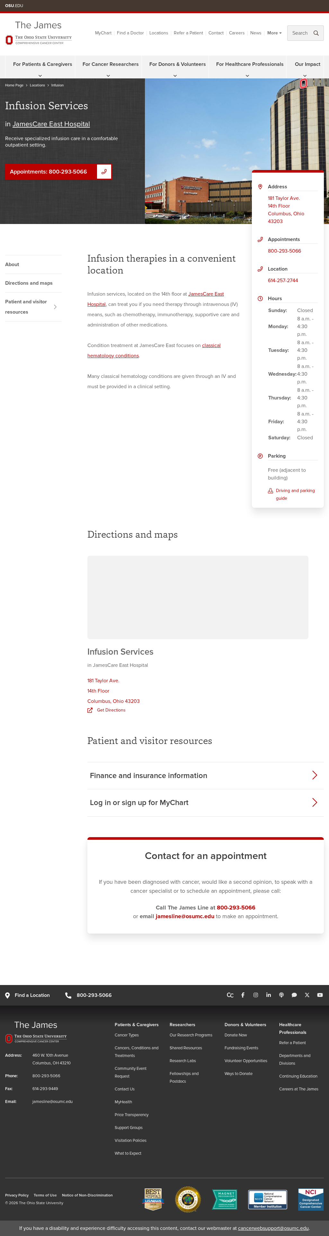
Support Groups (129, 1127)
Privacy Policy (17, 1195)
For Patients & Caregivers (42, 64)
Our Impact (307, 64)
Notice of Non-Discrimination (87, 1195)
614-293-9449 (45, 1088)
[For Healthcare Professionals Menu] (247, 75)
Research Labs (183, 1060)
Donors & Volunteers (245, 1024)
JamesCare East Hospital (51, 124)
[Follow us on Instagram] (255, 995)
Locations (158, 33)
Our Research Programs (191, 1035)
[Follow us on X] (307, 995)
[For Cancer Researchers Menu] (108, 75)
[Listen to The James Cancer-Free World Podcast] (281, 995)
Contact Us (125, 1089)
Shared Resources (186, 1048)
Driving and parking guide (295, 494)
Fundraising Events (241, 1048)
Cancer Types (127, 1035)
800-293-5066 (284, 251)
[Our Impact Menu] (305, 75)
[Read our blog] (294, 995)
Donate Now (236, 1035)
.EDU (14, 5)
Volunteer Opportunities (246, 1060)
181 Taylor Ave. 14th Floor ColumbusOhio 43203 (286, 210)
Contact (216, 33)
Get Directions (111, 710)
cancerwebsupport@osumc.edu (273, 1228)
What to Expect (128, 1153)
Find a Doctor (130, 33)
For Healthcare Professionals (250, 64)
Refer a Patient (188, 33)
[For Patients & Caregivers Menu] (40, 75)
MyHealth (123, 1102)
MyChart (103, 33)
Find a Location (32, 995)
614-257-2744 (283, 280)
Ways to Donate (239, 1073)
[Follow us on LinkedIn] (268, 995)
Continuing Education (298, 1076)
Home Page (14, 85)
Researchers (182, 1024)
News (256, 33)
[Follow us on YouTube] (320, 995)
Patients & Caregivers (137, 1024)
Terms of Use (45, 1195)
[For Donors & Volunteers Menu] (175, 75)
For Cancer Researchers (111, 64)
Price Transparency (131, 1114)
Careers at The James (298, 1089)
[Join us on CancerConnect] (230, 995)
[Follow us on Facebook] (243, 995)
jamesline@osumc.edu (185, 916)
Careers (237, 33)
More (272, 33)
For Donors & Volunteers (177, 64)
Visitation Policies (131, 1140)
